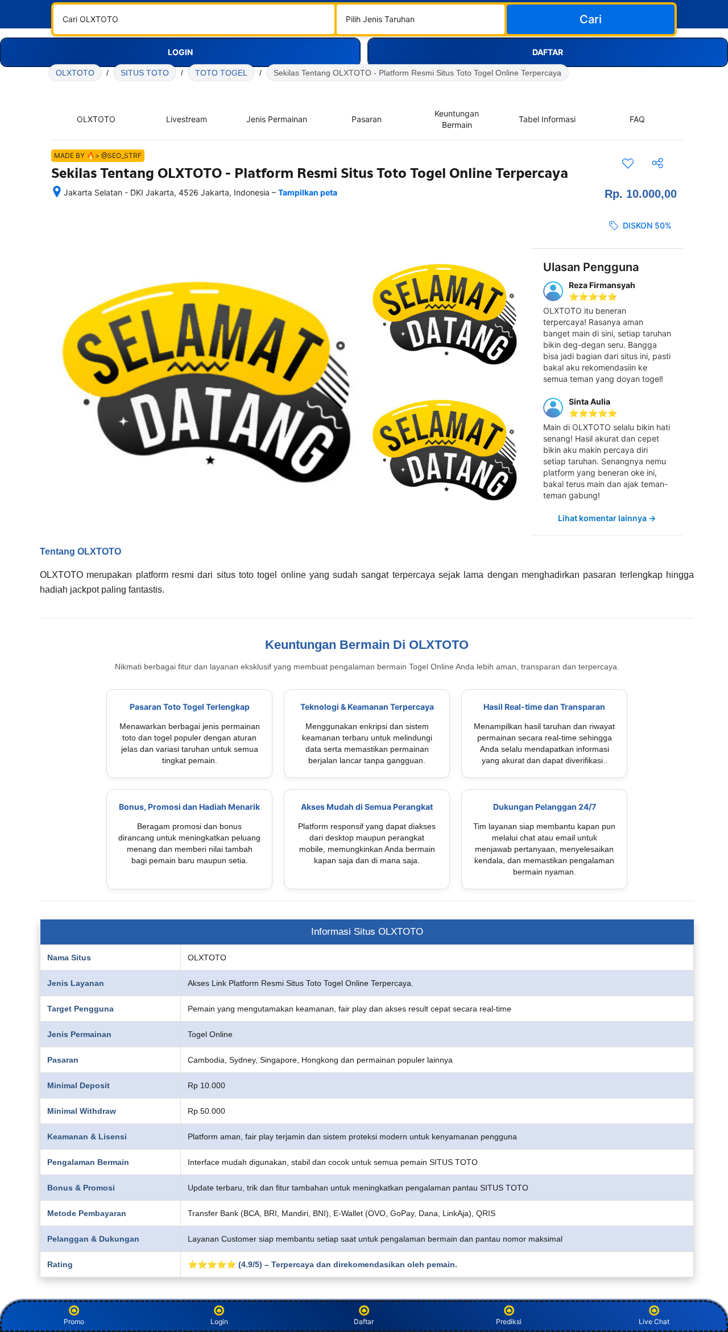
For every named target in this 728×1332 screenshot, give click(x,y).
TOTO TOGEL (221, 72)
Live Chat (654, 1321)
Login (219, 1321)
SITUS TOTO (145, 72)
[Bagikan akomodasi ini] (657, 163)
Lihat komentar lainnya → (607, 518)
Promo (74, 1321)
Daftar (364, 1321)
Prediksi (509, 1321)
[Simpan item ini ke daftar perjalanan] (628, 163)
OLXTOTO (75, 72)
